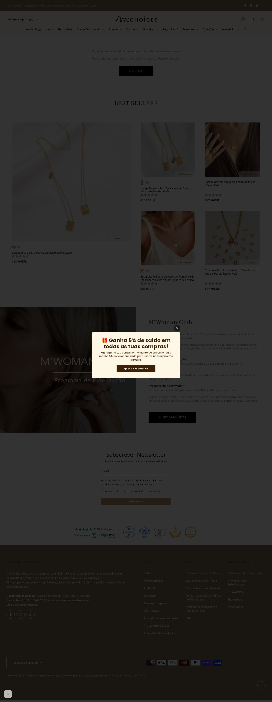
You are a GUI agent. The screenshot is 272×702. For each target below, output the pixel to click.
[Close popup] (177, 328)
